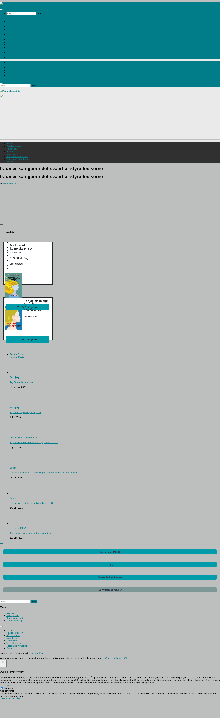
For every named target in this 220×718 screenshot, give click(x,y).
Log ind (10, 613)
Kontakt (10, 57)
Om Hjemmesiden (15, 75)
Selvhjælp (14, 377)
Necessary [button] (5, 685)
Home (9, 19)
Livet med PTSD (18, 528)
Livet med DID (31, 437)
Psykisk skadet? (14, 34)
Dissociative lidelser (16, 29)
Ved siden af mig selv (17, 49)
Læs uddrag (16, 263)
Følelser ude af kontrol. (18, 44)
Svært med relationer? (17, 47)
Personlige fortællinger (17, 21)
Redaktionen (9, 183)
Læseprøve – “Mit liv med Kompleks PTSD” (32, 503)
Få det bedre (13, 42)
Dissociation (16, 437)
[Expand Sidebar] (1, 224)
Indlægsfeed (12, 615)
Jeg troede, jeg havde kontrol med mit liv (30, 533)
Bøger (9, 52)
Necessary (9, 688)
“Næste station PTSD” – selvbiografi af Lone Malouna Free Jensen (43, 472)
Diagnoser (11, 39)
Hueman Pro (36, 653)
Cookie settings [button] (113, 658)
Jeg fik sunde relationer (21, 382)
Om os (9, 55)
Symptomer (12, 31)
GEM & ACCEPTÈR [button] (10, 698)
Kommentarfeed (14, 618)
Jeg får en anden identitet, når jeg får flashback (34, 442)
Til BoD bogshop (27, 307)
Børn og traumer (14, 37)
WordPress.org (14, 620)
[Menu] (1, 9)
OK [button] (126, 658)
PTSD (9, 24)
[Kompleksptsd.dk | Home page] (10, 3)
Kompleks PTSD (14, 26)
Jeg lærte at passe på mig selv (25, 412)
